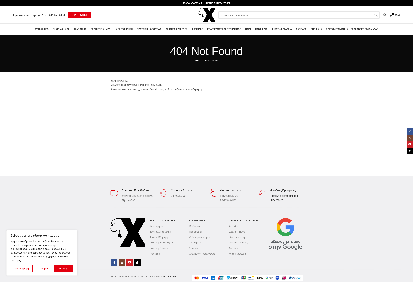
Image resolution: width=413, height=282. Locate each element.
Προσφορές (195, 231)
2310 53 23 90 (56, 15)
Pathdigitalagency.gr (166, 276)
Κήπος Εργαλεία (237, 253)
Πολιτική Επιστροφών (162, 242)
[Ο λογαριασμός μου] (384, 15)
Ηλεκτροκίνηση (237, 237)
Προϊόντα (194, 226)
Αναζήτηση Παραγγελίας (202, 253)
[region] (41, 253)
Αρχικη (198, 60)
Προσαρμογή (22, 268)
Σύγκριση (194, 248)
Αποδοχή (64, 268)
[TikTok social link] (137, 262)
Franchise (155, 253)
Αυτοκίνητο (235, 226)
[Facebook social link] (114, 262)
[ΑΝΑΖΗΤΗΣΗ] (376, 15)
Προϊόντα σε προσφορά (284, 196)
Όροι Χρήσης (157, 226)
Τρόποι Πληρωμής (159, 237)
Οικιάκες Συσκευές (238, 242)
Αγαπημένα (195, 242)
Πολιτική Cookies (159, 248)
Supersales (276, 200)
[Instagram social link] (122, 262)
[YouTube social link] (129, 262)
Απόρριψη (43, 268)
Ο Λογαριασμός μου (199, 237)
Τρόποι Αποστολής (160, 231)
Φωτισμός (234, 248)
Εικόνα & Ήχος (237, 231)
